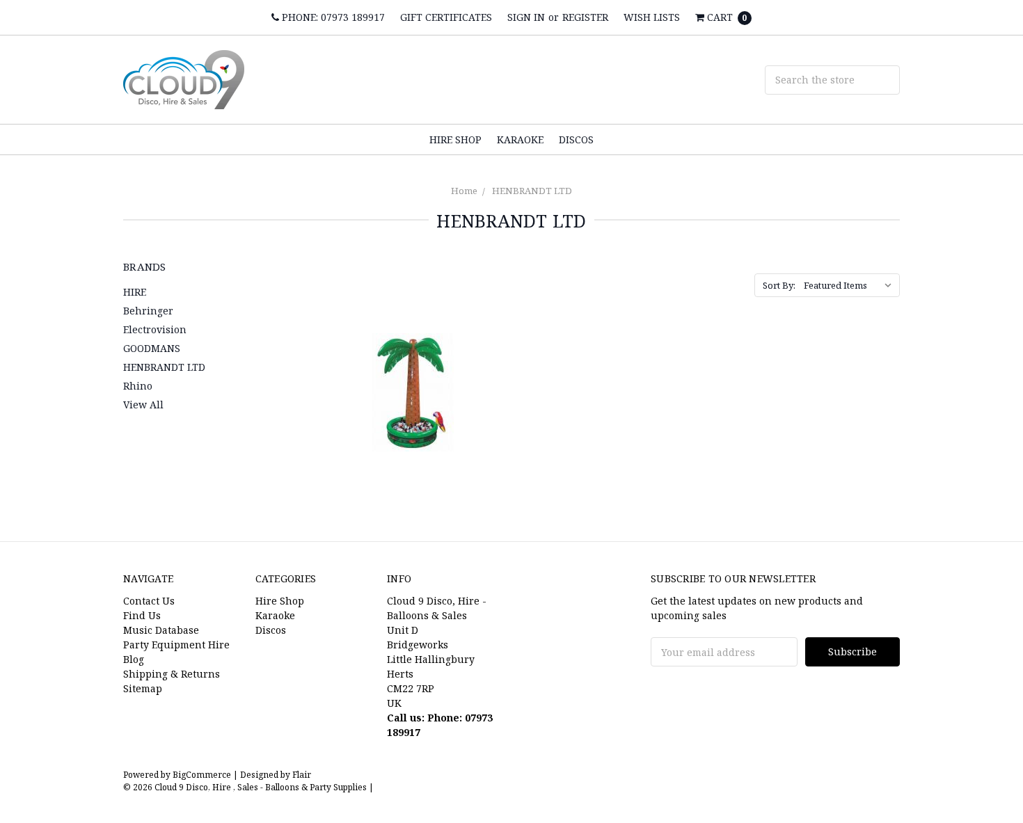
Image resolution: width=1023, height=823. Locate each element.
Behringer (148, 310)
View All (143, 404)
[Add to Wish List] (486, 369)
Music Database (161, 630)
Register (585, 17)
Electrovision (155, 329)
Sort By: (779, 285)
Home (464, 190)
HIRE (134, 291)
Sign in (526, 17)
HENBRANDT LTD (532, 190)
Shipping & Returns (171, 673)
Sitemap (142, 688)
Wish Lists (652, 17)
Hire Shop (455, 139)
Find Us (142, 615)
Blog (133, 659)
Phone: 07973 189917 (332, 17)
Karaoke (520, 139)
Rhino (137, 385)
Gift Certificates (446, 17)
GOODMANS (151, 348)
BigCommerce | (205, 775)
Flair (301, 775)
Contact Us (149, 600)
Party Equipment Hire (176, 644)
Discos (576, 139)
